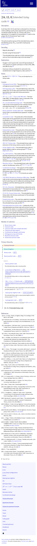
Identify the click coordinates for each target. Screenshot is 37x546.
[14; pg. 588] (28, 108)
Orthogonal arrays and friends (13, 234)
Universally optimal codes (12, 237)
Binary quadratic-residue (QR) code (13, 111)
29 (26, 302)
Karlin (4, 475)
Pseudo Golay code (8, 199)
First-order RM (13, 486)
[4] (14, 50)
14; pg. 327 (29, 302)
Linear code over (27, 283)
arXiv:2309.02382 (25, 431)
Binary (4, 467)
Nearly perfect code (10, 256)
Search (5, 530)
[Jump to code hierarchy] (7, 13)
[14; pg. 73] (5, 184)
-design (8, 274)
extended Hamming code (12, 103)
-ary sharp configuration (12, 270)
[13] (22, 188)
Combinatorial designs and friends (15, 232)
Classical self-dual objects (12, 230)
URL (27, 384)
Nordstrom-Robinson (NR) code (16, 177)
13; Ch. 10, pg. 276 (15, 173)
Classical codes (9, 227)
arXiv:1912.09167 (19, 412)
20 (15, 297)
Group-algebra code (8, 147)
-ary (4, 470)
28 (24, 302)
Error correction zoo (6, 539)
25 (33, 212)
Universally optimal (22, 272)
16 (26, 149)
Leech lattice (8, 154)
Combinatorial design (9, 168)
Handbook (6, 527)
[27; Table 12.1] (8, 278)
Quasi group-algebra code (12, 293)
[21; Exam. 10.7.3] (26, 160)
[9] (31, 70)
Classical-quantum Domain (11, 507)
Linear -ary (19, 283)
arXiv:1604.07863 (21, 396)
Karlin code (13, 281)
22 (3, 173)
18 (27, 149)
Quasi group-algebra (9, 478)
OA (24, 270)
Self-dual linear (29, 281)
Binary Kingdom (9, 249)
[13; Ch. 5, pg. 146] (19, 100)
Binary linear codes (10, 225)
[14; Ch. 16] (5, 114)
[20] (3, 151)
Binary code (7, 253)
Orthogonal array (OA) (9, 84)
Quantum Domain (8, 503)
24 (31, 212)
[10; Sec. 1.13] (10, 76)
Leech (4, 489)
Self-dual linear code (9, 89)
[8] (13, 66)
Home (4, 510)
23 (4, 173)
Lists (4, 521)
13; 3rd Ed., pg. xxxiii (10, 217)
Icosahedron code (8, 117)
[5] (19, 52)
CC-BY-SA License (25, 541)
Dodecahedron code (8, 130)
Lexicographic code (11, 300)
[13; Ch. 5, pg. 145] (11, 159)
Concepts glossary (8, 524)
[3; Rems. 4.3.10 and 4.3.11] (7, 37)
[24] (23, 202)
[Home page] (5, 3)
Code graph (6, 519)
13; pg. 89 (8, 173)
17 (13, 297)
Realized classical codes (12, 236)
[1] (8, 21)
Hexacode (8, 187)
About (4, 516)
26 (4, 217)
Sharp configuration (11, 272)
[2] (27, 34)
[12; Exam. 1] (24, 86)
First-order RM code (14, 97)
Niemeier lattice (7, 163)
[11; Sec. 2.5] (16, 76)
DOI (8, 323)
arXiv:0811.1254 (13, 425)
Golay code (9, 143)
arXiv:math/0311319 (16, 441)
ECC (15, 253)
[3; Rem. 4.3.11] (4, 44)
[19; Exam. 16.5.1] (8, 151)
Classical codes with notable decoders (16, 229)
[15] (13, 120)
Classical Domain (9, 245)
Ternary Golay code (11, 193)
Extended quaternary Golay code (12, 205)
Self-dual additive (10, 283)
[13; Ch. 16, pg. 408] (26, 165)
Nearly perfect (7, 464)
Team (4, 513)
